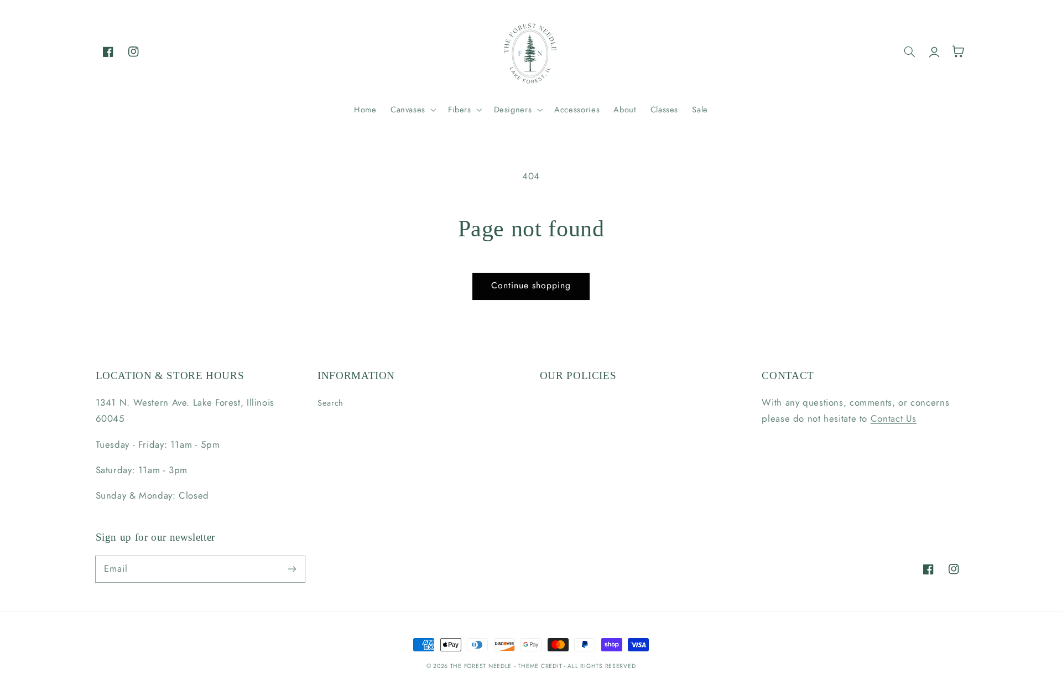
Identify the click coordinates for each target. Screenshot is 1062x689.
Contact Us (894, 418)
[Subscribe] (291, 569)
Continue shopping (531, 285)
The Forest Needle (481, 666)
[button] (412, 109)
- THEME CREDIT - (541, 666)
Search (330, 403)
